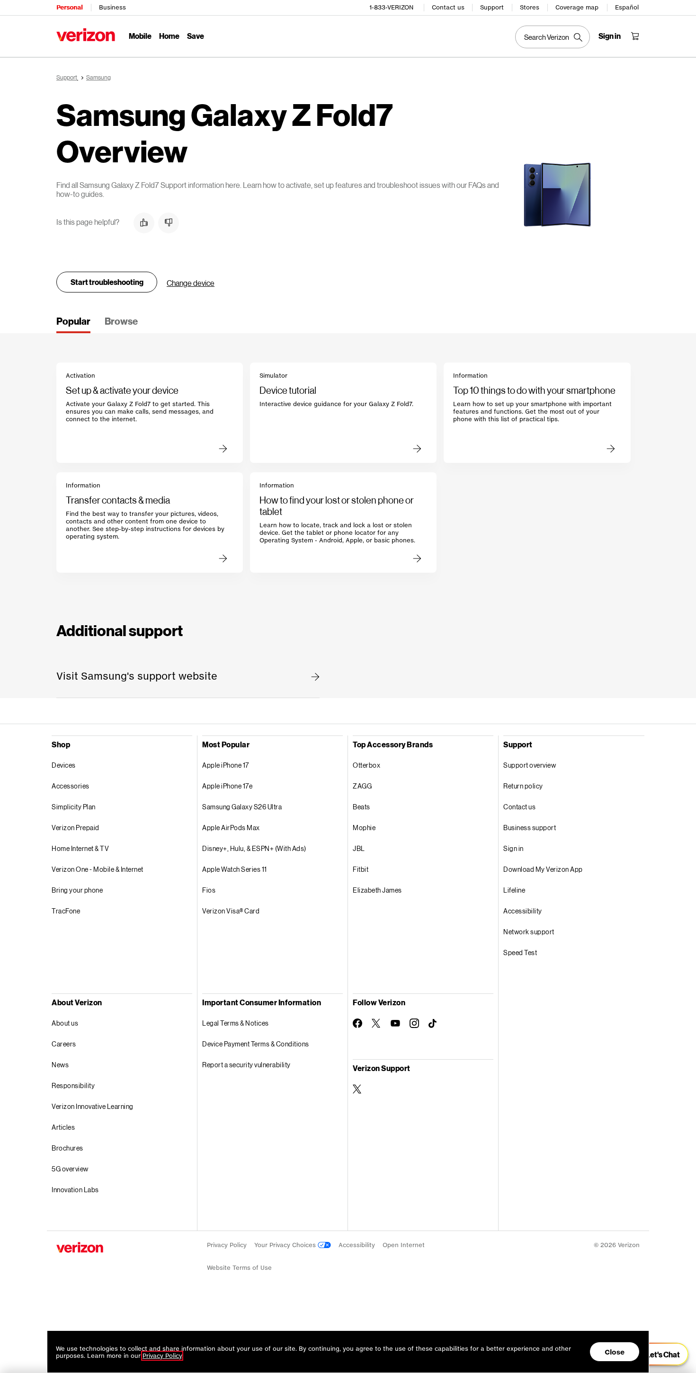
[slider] (657, 1354)
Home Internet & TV (80, 848)
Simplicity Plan (74, 807)
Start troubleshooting (107, 281)
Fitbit (360, 869)
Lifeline (514, 890)
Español (627, 7)
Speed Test (520, 952)
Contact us (448, 7)
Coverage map (576, 7)
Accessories (70, 786)
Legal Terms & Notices (235, 1023)
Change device (190, 282)
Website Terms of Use (239, 1267)
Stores (529, 7)
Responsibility (73, 1085)
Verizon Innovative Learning (93, 1106)
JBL (359, 848)
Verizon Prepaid (75, 828)
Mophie (364, 828)
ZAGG (362, 786)
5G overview (70, 1169)
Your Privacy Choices (286, 1245)
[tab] (73, 324)
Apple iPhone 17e (227, 786)
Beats (361, 807)
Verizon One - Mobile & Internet (97, 869)
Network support (528, 932)
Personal (69, 7)
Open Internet (404, 1245)
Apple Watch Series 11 (234, 869)
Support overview (529, 765)
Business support (529, 828)
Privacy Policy (227, 1245)
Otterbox (366, 765)
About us (65, 1023)
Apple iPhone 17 (225, 765)
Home (169, 35)
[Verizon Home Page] (85, 35)
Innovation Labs (75, 1190)
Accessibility (522, 911)
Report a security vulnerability (246, 1065)
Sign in (513, 848)
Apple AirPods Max (231, 828)
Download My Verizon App (543, 869)
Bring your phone (77, 890)
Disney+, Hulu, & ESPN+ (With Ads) (254, 848)
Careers (64, 1044)
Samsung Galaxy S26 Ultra (242, 807)
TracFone (66, 911)
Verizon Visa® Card (230, 911)
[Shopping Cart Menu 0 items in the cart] (635, 36)
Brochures (67, 1148)
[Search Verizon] (552, 37)
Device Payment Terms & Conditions (255, 1044)
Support (492, 7)
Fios (208, 890)
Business (112, 7)
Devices (64, 765)
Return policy (523, 786)
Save (195, 35)
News (60, 1065)
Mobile (140, 35)
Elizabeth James (377, 890)
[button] (144, 223)
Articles (63, 1127)
